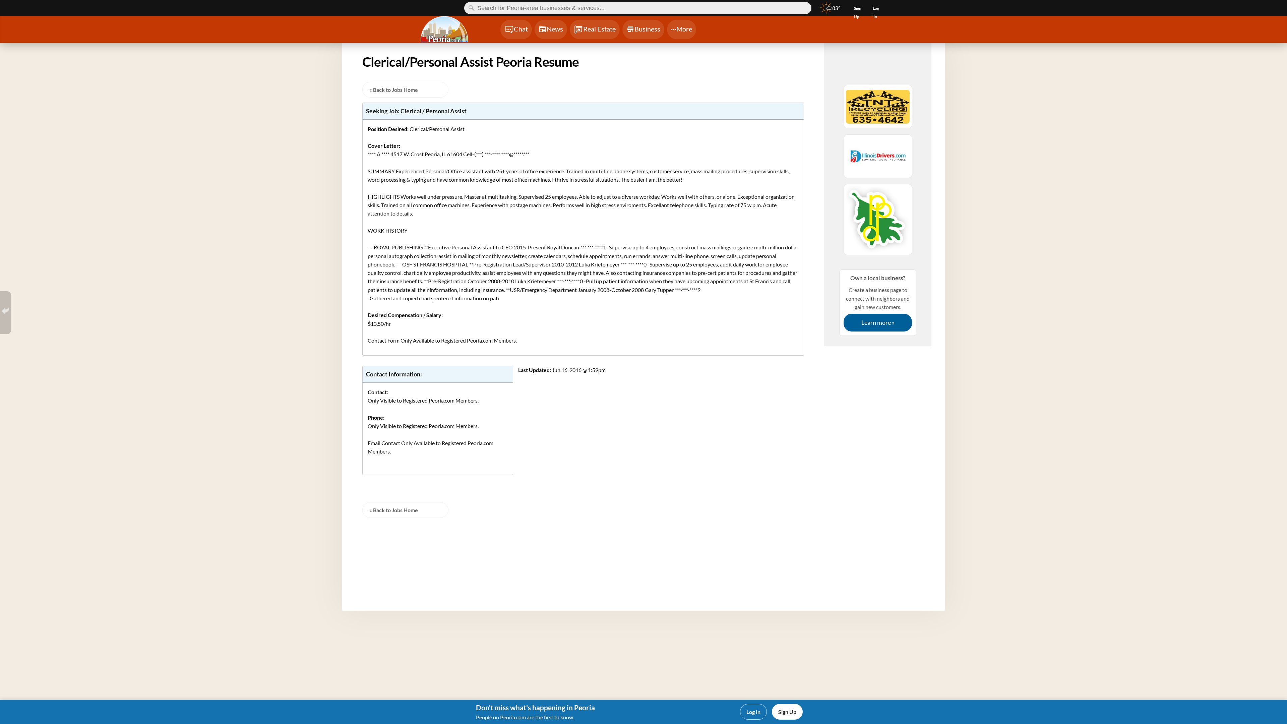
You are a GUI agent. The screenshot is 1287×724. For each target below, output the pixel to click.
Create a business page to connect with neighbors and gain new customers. (878, 300)
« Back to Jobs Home (393, 89)
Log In (753, 712)
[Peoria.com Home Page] (452, 30)
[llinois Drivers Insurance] (878, 159)
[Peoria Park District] (878, 222)
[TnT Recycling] (878, 109)
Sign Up (787, 712)
